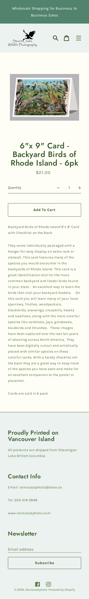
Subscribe (44, 563)
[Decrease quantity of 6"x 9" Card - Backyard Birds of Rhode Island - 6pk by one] (58, 187)
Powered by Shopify (61, 589)
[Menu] (78, 38)
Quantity (14, 187)
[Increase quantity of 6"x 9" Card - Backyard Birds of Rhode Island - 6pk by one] (79, 187)
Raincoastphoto (36, 589)
